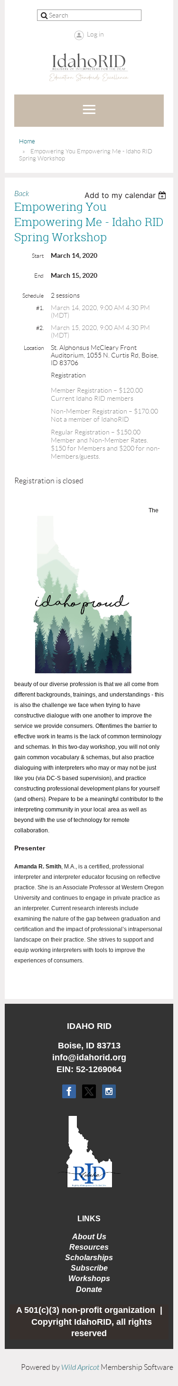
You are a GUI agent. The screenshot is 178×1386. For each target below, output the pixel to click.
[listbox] (126, 195)
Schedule (33, 295)
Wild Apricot (80, 1367)
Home (27, 141)
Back (21, 193)
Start (38, 256)
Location (34, 348)
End (39, 276)
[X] (89, 1091)
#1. (40, 308)
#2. (40, 328)
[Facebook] (69, 1091)
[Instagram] (109, 1091)
